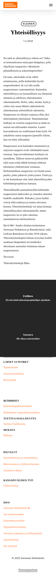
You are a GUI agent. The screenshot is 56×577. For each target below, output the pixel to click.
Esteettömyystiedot (14, 520)
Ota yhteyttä (10, 546)
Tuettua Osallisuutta (14, 423)
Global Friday (11, 485)
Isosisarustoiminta (13, 373)
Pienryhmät (9, 380)
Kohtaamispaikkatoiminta (17, 406)
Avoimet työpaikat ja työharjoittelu (22, 533)
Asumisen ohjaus (12, 470)
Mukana (7, 435)
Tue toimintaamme (13, 514)
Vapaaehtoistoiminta (14, 527)
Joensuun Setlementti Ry (16, 508)
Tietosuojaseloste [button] (27, 569)
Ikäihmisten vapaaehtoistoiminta (21, 412)
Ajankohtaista (11, 539)
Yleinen (29, 23)
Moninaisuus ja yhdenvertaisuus (21, 464)
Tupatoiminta (10, 367)
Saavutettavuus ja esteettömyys (20, 457)
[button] (51, 4)
